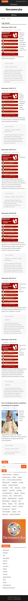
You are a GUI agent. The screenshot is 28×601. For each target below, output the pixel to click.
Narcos (5, 139)
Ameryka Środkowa (7, 474)
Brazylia (7, 70)
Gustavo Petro (12, 73)
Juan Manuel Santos (7, 493)
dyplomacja (6, 324)
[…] (25, 188)
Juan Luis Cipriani (9, 452)
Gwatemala (19, 324)
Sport (4, 579)
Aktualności (7, 129)
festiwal (12, 324)
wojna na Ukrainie (8, 271)
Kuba (14, 266)
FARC (11, 488)
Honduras (12, 201)
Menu (14, 15)
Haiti (8, 201)
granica (9, 136)
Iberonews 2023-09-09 (9, 213)
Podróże (5, 571)
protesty (20, 77)
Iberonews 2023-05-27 (9, 278)
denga (5, 201)
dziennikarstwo (7, 265)
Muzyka (5, 569)
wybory (21, 271)
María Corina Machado (13, 75)
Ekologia (13, 129)
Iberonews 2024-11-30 (21, 1)
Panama (5, 328)
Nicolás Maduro (7, 268)
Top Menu (14, 4)
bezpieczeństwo (6, 477)
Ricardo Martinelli (16, 331)
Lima (17, 266)
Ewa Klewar (14, 408)
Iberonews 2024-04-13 (9, 150)
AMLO (6, 323)
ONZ (12, 141)
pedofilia (19, 328)
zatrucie (19, 333)
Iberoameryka (14, 9)
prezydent (12, 329)
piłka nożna (6, 329)
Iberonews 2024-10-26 (9, 27)
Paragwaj (16, 393)
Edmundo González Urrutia (10, 72)
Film (4, 555)
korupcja (22, 493)
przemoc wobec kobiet (9, 453)
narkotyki (10, 139)
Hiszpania (9, 391)
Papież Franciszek (16, 268)
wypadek (15, 333)
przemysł (17, 329)
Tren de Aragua (14, 205)
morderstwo (7, 77)
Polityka (7, 67)
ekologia (21, 482)
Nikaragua (15, 139)
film (15, 324)
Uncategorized (7, 585)
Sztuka (5, 582)
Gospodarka (14, 258)
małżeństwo (11, 393)
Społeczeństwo (13, 67)
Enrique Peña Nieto (13, 485)
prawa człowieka (16, 395)
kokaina (5, 326)
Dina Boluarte (19, 70)
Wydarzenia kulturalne (9, 588)
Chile (14, 70)
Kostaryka (4, 495)
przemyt (6, 331)
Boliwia (12, 200)
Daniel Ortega (13, 134)
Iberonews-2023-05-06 (9, 339)
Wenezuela (16, 80)
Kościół (5, 75)
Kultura (5, 563)
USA (19, 511)
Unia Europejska (6, 511)
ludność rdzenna (16, 326)
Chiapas (11, 70)
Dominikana (6, 390)
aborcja (6, 263)
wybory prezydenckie (16, 396)
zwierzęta (13, 143)
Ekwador (14, 265)
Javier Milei (14, 136)
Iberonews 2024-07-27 (9, 88)
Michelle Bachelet (12, 498)
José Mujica (19, 490)
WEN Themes (18, 599)
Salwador (6, 333)
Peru (16, 77)
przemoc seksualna (13, 78)
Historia (5, 561)
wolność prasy (15, 271)
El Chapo (19, 134)
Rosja (10, 270)
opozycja (12, 77)
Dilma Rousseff (6, 482)
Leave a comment (9, 63)
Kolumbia (18, 73)
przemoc (6, 78)
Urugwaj (12, 80)
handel (23, 488)
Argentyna (7, 134)
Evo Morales (5, 488)
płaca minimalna (7, 395)
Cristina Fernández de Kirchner (14, 480)
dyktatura (12, 390)
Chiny (20, 263)
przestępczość (7, 205)
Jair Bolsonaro (15, 391)
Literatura (5, 566)
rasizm (10, 331)
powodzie (6, 270)
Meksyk (20, 75)
